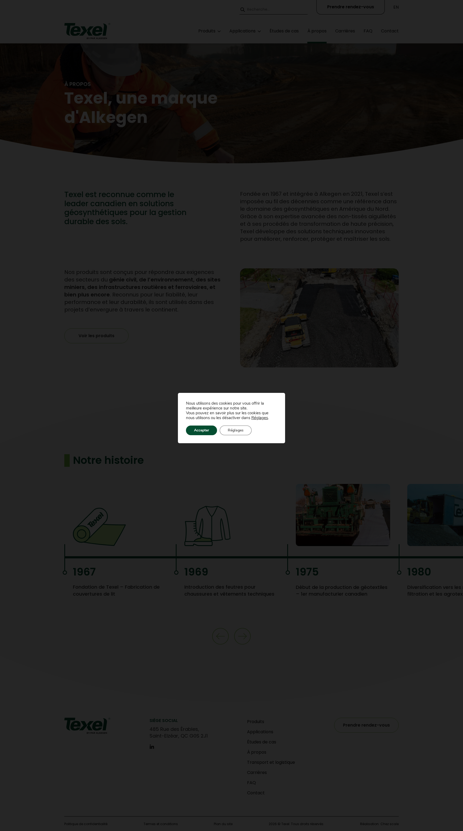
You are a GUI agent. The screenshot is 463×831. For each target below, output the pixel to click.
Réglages (259, 417)
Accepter (201, 430)
